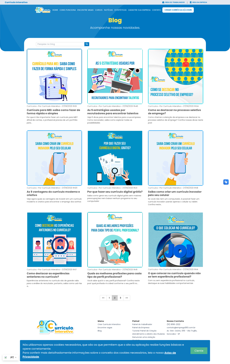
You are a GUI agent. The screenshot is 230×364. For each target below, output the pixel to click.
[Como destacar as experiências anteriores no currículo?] (54, 239)
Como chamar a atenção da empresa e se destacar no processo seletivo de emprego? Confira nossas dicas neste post (175, 120)
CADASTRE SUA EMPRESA (139, 10)
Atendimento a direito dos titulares (148, 334)
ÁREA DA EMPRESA (199, 2)
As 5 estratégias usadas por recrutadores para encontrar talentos (112, 111)
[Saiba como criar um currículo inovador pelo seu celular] (175, 158)
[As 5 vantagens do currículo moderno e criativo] (54, 158)
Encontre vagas (105, 327)
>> (127, 297)
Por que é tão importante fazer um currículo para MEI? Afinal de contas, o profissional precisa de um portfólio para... (52, 120)
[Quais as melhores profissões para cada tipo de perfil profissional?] (115, 240)
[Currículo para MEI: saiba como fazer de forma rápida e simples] (54, 76)
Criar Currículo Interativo (109, 324)
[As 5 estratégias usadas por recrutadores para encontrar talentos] (115, 76)
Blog (100, 330)
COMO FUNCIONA (68, 10)
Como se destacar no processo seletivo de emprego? (174, 111)
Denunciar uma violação (143, 337)
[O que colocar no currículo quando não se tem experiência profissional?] (175, 239)
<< (103, 297)
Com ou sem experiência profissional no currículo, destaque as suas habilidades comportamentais (171, 282)
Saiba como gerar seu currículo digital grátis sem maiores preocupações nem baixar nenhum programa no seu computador (114, 198)
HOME (55, 10)
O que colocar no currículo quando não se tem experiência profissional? (174, 275)
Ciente (198, 351)
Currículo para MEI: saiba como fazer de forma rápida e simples (53, 111)
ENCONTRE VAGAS (85, 10)
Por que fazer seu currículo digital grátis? (115, 192)
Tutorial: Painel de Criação (144, 330)
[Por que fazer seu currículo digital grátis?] (115, 158)
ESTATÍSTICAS (120, 10)
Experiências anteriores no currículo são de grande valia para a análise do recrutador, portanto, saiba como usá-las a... (54, 283)
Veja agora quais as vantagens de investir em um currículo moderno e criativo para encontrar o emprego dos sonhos (54, 200)
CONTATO (156, 10)
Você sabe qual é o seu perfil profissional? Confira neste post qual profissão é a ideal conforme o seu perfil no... (113, 282)
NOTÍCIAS (108, 10)
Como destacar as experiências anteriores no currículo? (48, 275)
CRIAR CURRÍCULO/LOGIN (178, 9)
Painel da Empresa (140, 327)
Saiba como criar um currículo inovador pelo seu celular (175, 193)
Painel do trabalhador (142, 324)
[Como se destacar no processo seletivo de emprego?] (175, 76)
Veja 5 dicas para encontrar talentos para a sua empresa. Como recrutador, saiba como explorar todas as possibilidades (114, 120)
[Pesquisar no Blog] (86, 44)
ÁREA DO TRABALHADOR (175, 2)
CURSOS (98, 10)
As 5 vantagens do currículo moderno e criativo (53, 193)
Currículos (32, 106)
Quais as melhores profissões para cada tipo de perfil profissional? (114, 275)
